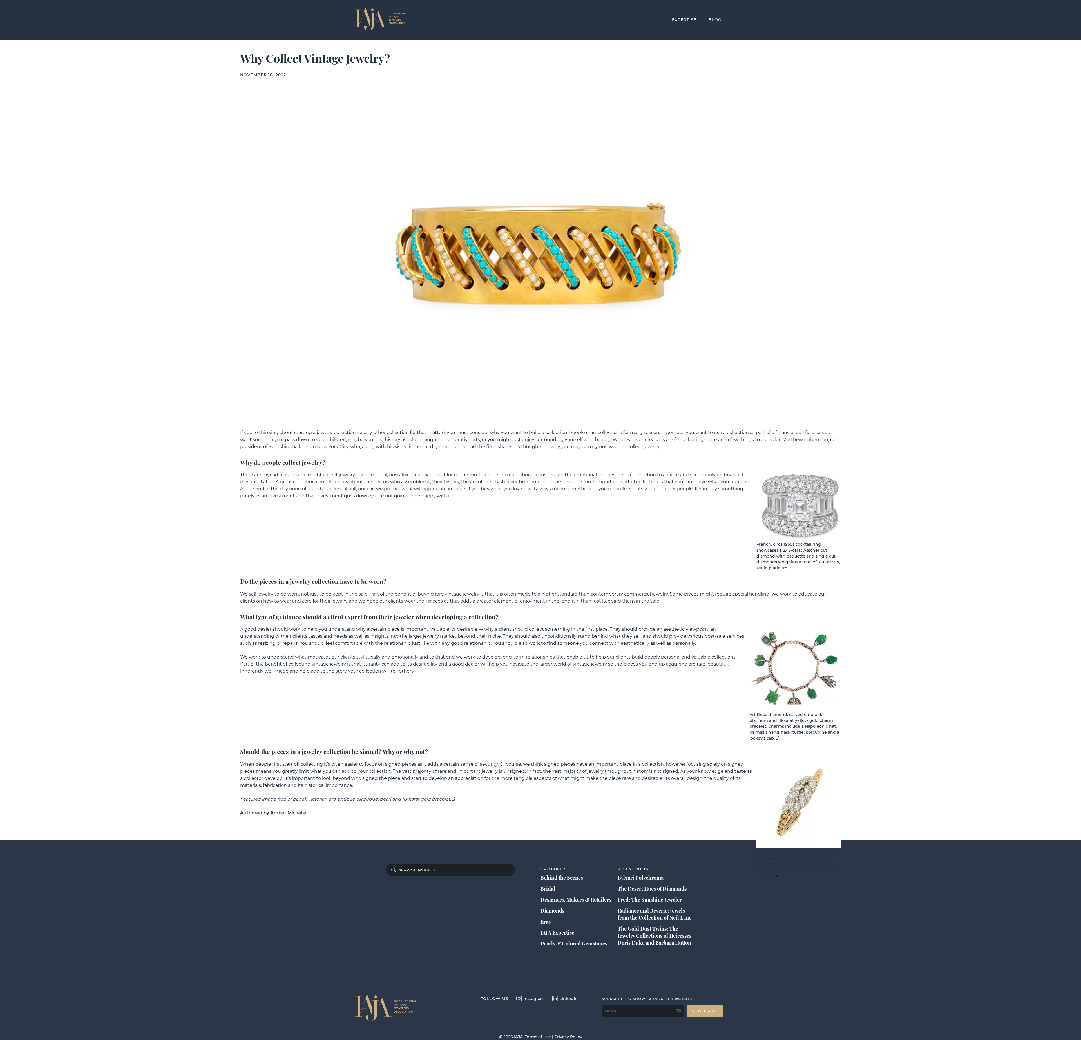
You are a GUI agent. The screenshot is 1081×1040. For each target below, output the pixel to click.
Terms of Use (538, 1036)
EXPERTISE (684, 19)
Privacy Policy (568, 1036)
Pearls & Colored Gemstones (573, 943)
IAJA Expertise (557, 932)
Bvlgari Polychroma (641, 877)
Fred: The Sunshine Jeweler (650, 899)
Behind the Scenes (561, 877)
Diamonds (552, 910)
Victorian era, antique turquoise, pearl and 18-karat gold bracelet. (379, 799)
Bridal (547, 888)
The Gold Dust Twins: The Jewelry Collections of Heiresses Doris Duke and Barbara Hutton (654, 935)
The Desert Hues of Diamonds (652, 888)
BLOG (715, 19)
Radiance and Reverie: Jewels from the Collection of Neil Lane (654, 914)
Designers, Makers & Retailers (575, 899)
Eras (545, 921)
